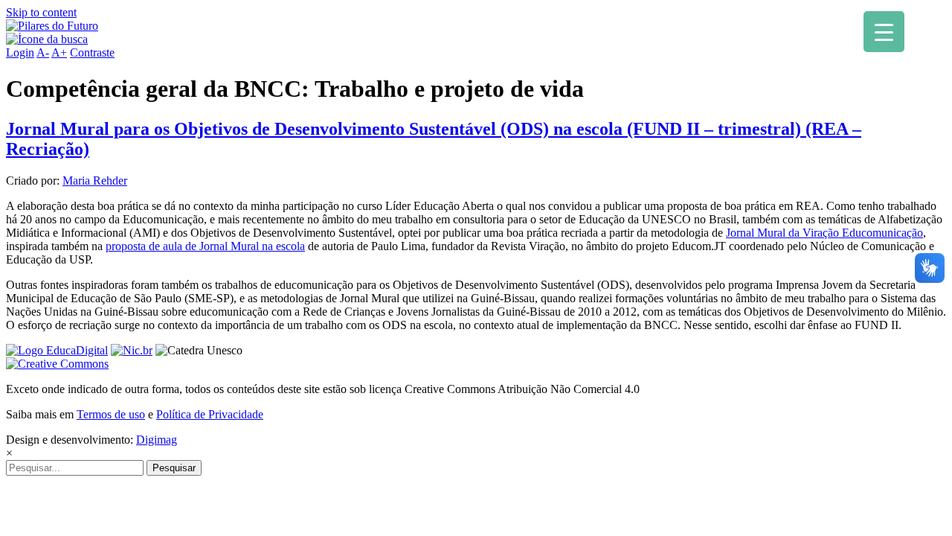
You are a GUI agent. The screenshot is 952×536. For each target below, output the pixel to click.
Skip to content (41, 12)
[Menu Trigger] (883, 31)
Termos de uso (111, 414)
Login (20, 52)
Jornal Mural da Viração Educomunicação (824, 232)
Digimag (156, 439)
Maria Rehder (94, 180)
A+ (59, 52)
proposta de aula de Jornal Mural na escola (205, 246)
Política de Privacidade (209, 414)
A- (42, 52)
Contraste (92, 52)
